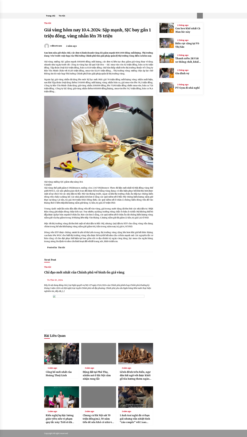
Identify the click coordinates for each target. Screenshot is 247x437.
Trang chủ (50, 15)
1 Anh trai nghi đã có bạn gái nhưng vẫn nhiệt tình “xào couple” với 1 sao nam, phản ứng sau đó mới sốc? (135, 419)
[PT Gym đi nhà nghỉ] (167, 87)
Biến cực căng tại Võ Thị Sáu (187, 45)
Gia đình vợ (182, 73)
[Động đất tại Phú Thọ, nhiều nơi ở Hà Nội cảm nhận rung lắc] (98, 353)
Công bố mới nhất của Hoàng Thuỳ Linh (59, 373)
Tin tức (62, 15)
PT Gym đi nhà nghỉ (187, 87)
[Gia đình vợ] (167, 73)
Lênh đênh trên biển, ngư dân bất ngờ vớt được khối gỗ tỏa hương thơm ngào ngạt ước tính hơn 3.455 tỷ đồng (135, 375)
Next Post (50, 259)
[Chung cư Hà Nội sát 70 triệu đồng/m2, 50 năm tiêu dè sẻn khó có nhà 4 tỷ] (98, 397)
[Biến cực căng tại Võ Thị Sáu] (167, 43)
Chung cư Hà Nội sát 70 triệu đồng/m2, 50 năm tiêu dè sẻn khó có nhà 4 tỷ (97, 419)
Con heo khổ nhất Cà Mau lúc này (187, 30)
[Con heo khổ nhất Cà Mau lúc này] (167, 28)
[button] (200, 16)
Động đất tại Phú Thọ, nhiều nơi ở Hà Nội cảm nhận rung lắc (97, 375)
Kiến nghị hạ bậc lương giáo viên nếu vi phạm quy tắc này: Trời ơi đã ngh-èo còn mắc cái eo (60, 419)
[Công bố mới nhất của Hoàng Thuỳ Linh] (61, 353)
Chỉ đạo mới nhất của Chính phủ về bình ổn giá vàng (84, 272)
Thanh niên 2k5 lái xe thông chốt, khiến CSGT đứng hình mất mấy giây (187, 60)
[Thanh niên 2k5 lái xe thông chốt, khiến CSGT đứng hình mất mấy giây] (167, 58)
